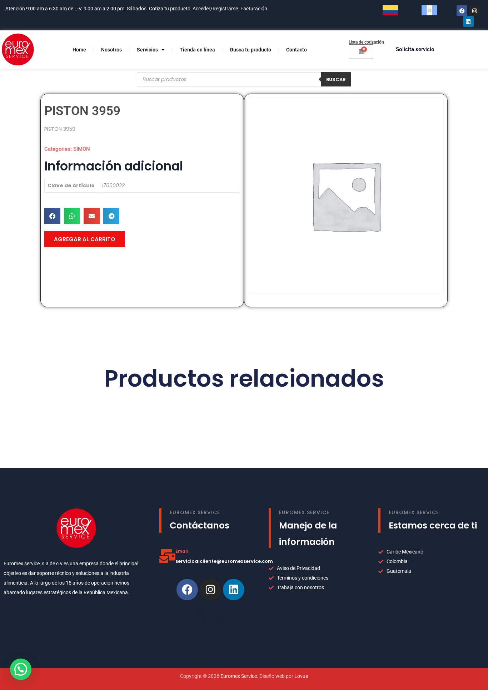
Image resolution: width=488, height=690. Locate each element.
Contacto (296, 50)
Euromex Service (238, 676)
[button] (52, 216)
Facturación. (255, 8)
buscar (336, 79)
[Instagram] (474, 10)
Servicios (147, 50)
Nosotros (111, 50)
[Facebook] (462, 10)
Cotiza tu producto (169, 8)
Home (79, 50)
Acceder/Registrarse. (216, 8)
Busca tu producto (250, 50)
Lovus (301, 676)
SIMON (81, 149)
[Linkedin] (233, 589)
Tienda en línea (197, 50)
